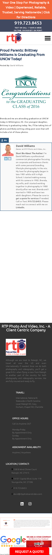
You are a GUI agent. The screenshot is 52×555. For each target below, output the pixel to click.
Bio (5, 140)
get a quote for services (27, 198)
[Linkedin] (22, 503)
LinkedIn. (20, 207)
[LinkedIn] (6, 158)
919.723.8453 (34, 201)
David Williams (17, 65)
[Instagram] (9, 158)
